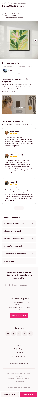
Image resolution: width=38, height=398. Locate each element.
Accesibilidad (24, 384)
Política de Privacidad (14, 373)
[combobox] (10, 70)
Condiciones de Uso (23, 379)
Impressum (11, 379)
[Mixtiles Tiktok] (19, 333)
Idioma (19, 345)
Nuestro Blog (19, 352)
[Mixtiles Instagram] (7, 333)
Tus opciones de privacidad (19, 363)
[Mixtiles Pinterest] (24, 333)
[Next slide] (35, 40)
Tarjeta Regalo (19, 349)
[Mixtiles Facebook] (13, 333)
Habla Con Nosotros (19, 315)
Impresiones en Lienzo (19, 360)
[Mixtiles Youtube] (30, 333)
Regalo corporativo (19, 356)
